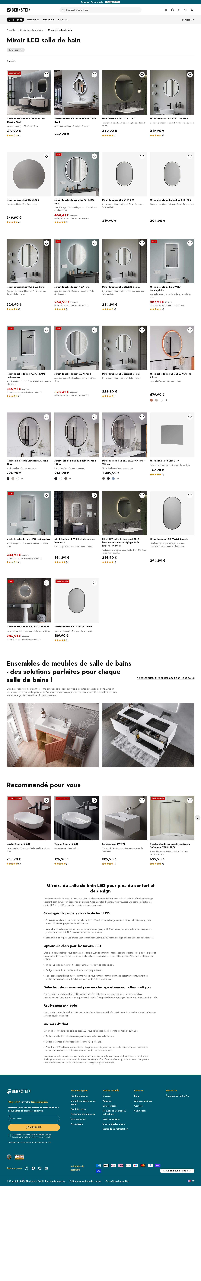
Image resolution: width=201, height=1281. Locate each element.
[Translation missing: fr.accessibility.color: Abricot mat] (151, 400)
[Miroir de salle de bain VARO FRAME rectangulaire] (29, 348)
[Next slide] (197, 817)
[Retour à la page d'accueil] (18, 10)
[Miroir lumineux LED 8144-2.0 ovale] (172, 513)
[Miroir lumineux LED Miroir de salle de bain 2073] (76, 513)
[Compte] (179, 10)
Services (186, 19)
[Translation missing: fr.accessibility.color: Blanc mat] (161, 400)
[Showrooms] (166, 10)
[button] (12, 135)
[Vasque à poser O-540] (76, 818)
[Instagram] (26, 1168)
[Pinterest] (39, 1168)
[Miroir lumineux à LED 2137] (172, 434)
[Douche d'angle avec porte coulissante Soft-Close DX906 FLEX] (172, 818)
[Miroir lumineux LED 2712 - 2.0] (124, 92)
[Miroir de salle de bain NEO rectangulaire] (29, 513)
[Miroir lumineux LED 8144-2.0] (124, 174)
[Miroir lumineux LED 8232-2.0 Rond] (172, 92)
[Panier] (192, 10)
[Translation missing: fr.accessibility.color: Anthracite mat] (65, 478)
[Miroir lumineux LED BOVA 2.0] (29, 174)
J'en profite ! (112, 2)
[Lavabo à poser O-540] (29, 818)
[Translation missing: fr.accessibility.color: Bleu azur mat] (113, 478)
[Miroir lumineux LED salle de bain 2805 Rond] (76, 92)
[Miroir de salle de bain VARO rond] (76, 348)
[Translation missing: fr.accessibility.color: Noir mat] (8, 478)
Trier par (13, 49)
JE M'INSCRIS (34, 1127)
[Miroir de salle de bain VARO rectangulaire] (172, 261)
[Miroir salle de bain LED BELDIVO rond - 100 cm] (76, 434)
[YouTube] (46, 1168)
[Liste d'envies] (185, 10)
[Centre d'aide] (172, 10)
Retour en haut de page (175, 1170)
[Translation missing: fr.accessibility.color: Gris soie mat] (156, 400)
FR (193, 1180)
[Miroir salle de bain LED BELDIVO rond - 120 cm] (124, 434)
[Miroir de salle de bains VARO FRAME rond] (76, 174)
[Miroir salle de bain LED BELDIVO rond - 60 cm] (172, 348)
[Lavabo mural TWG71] (124, 818)
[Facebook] (33, 1168)
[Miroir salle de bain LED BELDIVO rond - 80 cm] (29, 434)
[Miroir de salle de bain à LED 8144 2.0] (172, 174)
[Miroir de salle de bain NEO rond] (76, 261)
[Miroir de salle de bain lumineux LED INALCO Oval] (29, 92)
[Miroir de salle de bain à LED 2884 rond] (29, 600)
